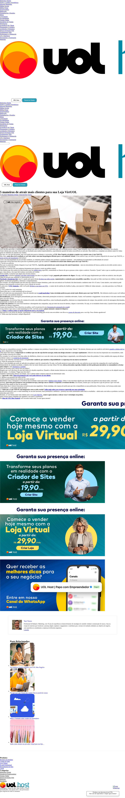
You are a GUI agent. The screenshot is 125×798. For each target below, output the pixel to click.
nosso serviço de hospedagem (9, 258)
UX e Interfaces (5, 36)
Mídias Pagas (4, 8)
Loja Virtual (3, 763)
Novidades (3, 781)
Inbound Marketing (6, 4)
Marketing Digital (5, 1)
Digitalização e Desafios (7, 13)
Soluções (22, 195)
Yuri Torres (28, 195)
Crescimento (4, 16)
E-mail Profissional (6, 765)
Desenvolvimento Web (7, 31)
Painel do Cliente (29, 100)
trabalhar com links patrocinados (25, 275)
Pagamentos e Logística (7, 27)
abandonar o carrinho (19, 366)
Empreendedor (4, 9)
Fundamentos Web (6, 32)
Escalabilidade (4, 18)
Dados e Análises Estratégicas (9, 2)
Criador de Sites (5, 761)
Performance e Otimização (8, 34)
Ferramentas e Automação (8, 38)
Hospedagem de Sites (6, 767)
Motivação (3, 11)
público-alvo (38, 270)
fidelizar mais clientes (55, 381)
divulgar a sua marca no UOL (39, 286)
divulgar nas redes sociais (46, 279)
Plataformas (3, 23)
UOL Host (16, 100)
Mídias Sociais (4, 6)
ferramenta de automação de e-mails (58, 307)
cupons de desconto (74, 312)
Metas (2, 15)
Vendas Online (4, 20)
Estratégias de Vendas (6, 22)
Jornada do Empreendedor (8, 774)
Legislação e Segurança (7, 29)
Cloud (2, 768)
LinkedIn (26, 630)
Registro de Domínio (6, 760)
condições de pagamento (20, 358)
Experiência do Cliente (7, 25)
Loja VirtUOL (37, 395)
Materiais (3, 39)
